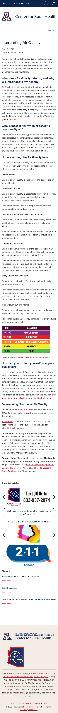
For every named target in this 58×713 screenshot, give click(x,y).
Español (51, 30)
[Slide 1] (29, 505)
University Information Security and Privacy (29, 703)
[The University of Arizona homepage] (15, 3)
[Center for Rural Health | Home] (29, 16)
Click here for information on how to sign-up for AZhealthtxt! (29, 513)
